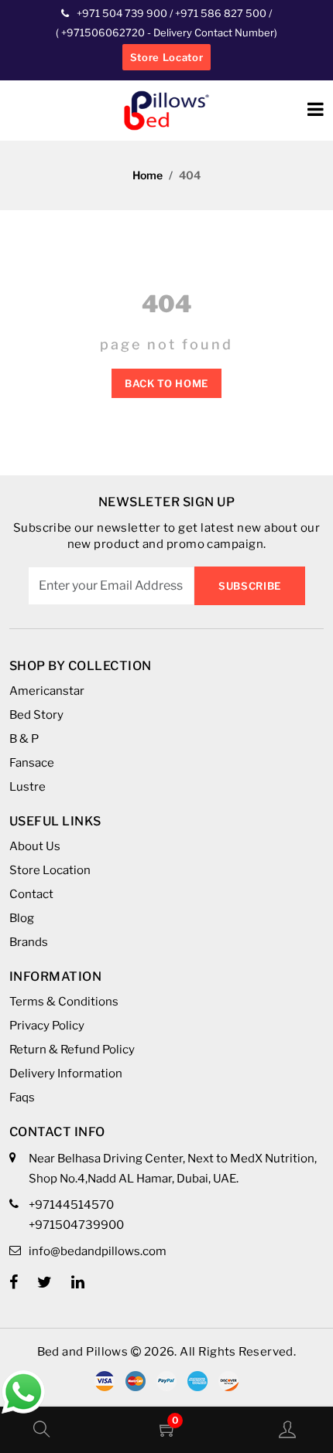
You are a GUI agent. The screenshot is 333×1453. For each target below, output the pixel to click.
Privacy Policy (46, 1026)
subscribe (249, 586)
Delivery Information (65, 1073)
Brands (28, 942)
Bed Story (36, 715)
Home (147, 175)
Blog (21, 918)
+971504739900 (76, 1225)
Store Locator (166, 57)
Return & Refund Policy (72, 1050)
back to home (166, 383)
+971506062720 (102, 32)
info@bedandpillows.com (97, 1251)
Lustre (27, 787)
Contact (31, 894)
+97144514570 (71, 1205)
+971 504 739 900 (122, 13)
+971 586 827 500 (220, 13)
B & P (24, 739)
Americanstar (46, 691)
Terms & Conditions (63, 1002)
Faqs (22, 1097)
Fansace (31, 763)
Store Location (50, 870)
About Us (34, 846)
